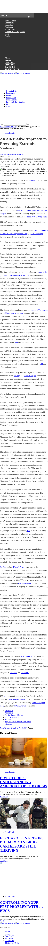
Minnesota (9, 713)
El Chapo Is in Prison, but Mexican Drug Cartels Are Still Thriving (21, 844)
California (25, 673)
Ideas (7, 34)
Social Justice (10, 29)
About (7, 58)
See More (4, 796)
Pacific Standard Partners (14, 715)
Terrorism (8, 719)
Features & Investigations (15, 32)
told (16, 342)
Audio (7, 36)
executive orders (24, 583)
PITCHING (10, 65)
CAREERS (10, 67)
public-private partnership (13, 313)
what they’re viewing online (37, 217)
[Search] (28, 15)
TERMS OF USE (12, 69)
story (6, 696)
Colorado (13, 673)
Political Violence (12, 717)
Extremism (9, 711)
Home (2, 126)
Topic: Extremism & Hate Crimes (18, 722)
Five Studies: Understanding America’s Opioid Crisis (23, 782)
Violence (8, 724)
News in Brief (10, 20)
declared (33, 180)
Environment (10, 27)
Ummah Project (30, 376)
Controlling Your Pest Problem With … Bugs (21, 907)
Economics (9, 23)
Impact (8, 60)
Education (9, 25)
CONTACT (10, 63)
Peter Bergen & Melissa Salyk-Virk (12, 154)
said (28, 531)
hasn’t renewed (26, 656)
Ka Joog (17, 376)
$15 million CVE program (38, 310)
